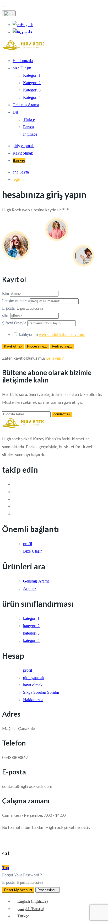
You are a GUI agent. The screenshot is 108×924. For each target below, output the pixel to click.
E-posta (8, 308)
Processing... (37, 346)
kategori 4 (31, 640)
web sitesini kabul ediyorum (62, 334)
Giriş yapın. (55, 357)
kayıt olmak (32, 685)
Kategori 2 (32, 82)
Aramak (29, 588)
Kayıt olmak (23, 153)
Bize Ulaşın (32, 551)
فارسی (26, 32)
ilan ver (19, 160)
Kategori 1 (32, 75)
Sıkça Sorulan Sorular (41, 692)
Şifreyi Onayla (14, 323)
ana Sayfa (21, 172)
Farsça (28, 127)
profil (27, 544)
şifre (5, 315)
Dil (15, 112)
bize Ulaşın (22, 68)
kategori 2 (31, 626)
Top (5, 867)
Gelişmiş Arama (26, 105)
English (27, 24)
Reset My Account (18, 890)
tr (12, 13)
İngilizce (30, 134)
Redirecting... (62, 346)
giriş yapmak (23, 146)
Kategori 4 (32, 97)
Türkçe (29, 119)
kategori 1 (31, 618)
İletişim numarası (16, 301)
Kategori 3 (32, 90)
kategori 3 (31, 633)
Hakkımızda (23, 60)
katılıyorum (52, 334)
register (19, 179)
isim (5, 293)
